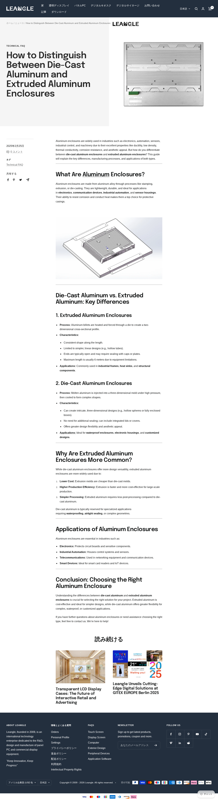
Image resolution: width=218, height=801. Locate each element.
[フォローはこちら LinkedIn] (179, 743)
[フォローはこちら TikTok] (206, 734)
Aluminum (96, 175)
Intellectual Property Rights (66, 769)
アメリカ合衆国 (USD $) (20, 782)
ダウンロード (59, 12)
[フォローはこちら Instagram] (179, 734)
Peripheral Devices (99, 753)
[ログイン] (203, 8)
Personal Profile (60, 737)
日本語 (183, 8)
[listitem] (8, 180)
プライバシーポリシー (64, 748)
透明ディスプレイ (59, 5)
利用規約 (56, 764)
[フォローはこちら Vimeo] (171, 743)
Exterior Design (96, 748)
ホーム (9, 23)
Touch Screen (96, 732)
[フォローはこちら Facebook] (171, 734)
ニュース (19, 23)
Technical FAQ (15, 46)
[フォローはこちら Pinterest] (188, 734)
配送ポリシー (58, 759)
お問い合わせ (152, 5)
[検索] (196, 8)
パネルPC (80, 5)
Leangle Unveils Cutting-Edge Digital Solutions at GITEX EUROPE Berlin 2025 (136, 688)
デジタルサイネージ (127, 5)
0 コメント (17, 151)
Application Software (99, 759)
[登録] (155, 745)
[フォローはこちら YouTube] (197, 734)
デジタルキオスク (101, 5)
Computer (93, 742)
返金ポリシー (58, 753)
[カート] (210, 8)
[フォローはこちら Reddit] (188, 743)
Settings (55, 742)
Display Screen (96, 737)
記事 (43, 12)
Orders (55, 732)
